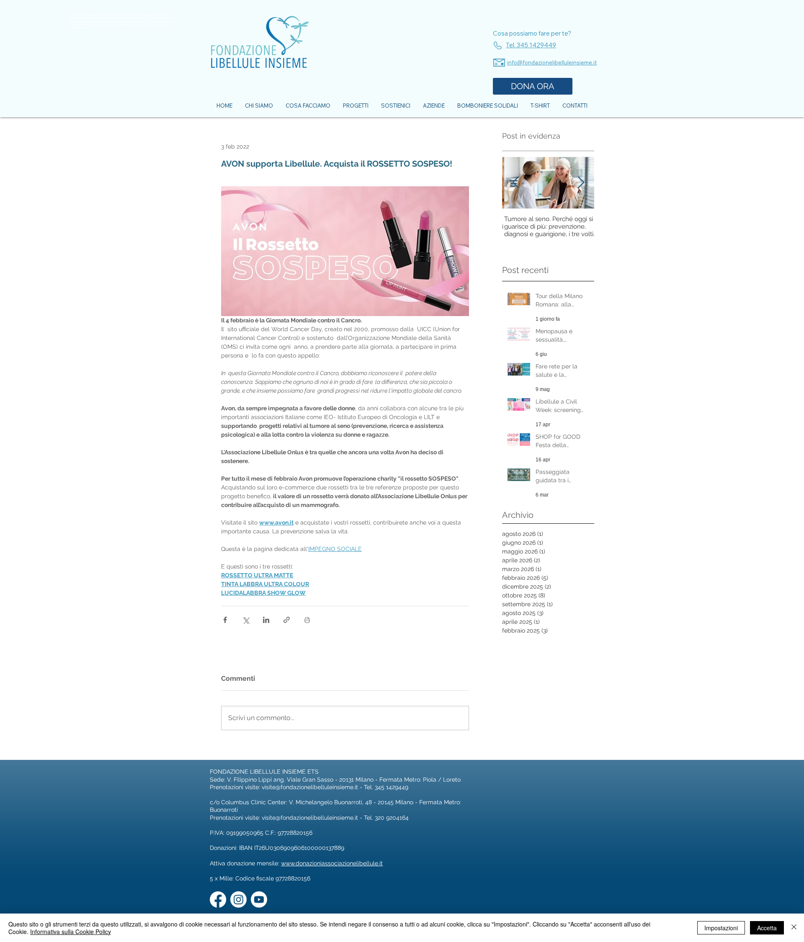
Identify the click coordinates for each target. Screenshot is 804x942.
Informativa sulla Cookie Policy (70, 931)
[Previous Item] (515, 183)
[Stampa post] (307, 620)
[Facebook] (218, 899)
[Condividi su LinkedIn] (266, 620)
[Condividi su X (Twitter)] (246, 620)
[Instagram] (238, 899)
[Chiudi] (794, 927)
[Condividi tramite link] (287, 620)
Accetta (767, 928)
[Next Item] (581, 183)
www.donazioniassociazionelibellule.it (332, 863)
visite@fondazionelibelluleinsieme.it (310, 787)
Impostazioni (721, 928)
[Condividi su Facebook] (225, 620)
